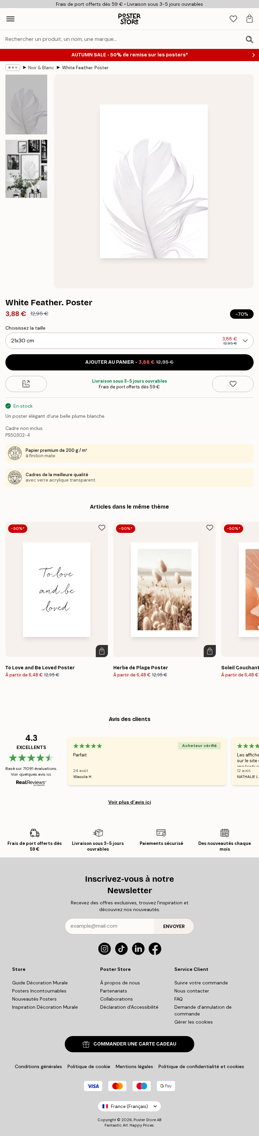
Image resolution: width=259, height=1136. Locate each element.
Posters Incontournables (39, 991)
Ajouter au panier (129, 362)
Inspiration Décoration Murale (45, 1007)
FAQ (178, 999)
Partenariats (113, 991)
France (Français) (129, 1106)
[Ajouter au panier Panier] (102, 651)
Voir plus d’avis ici (129, 802)
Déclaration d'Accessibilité (129, 1007)
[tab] (233, 19)
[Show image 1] (26, 104)
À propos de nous (120, 983)
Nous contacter (191, 991)
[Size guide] (26, 384)
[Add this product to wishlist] (233, 384)
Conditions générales (38, 1066)
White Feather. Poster (85, 68)
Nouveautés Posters (34, 999)
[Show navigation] (10, 18)
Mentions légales (134, 1066)
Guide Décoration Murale (40, 983)
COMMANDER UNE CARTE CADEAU (134, 1044)
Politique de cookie (88, 1066)
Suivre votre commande (201, 983)
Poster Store (145, 1119)
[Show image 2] (26, 169)
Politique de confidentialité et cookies (201, 1066)
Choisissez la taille (25, 328)
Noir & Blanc (41, 68)
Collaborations (116, 999)
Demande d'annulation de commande (203, 1010)
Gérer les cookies (193, 1022)
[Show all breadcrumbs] (12, 67)
